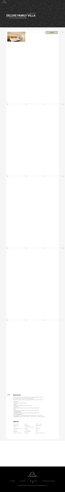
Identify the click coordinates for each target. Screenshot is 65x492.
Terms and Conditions (29, 485)
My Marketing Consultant (43, 485)
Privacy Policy (34, 485)
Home (28, 13)
